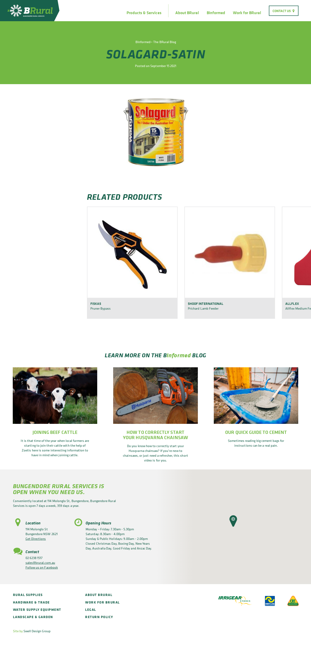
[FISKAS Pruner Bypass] (132, 252)
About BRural (187, 13)
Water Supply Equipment (37, 609)
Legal (90, 609)
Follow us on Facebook (41, 567)
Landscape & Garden (33, 616)
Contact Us (282, 10)
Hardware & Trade (31, 602)
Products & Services (144, 13)
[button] (233, 521)
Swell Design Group (37, 631)
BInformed (216, 13)
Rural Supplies (28, 594)
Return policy (99, 616)
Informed (179, 355)
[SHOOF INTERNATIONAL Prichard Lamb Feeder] (229, 252)
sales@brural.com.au (40, 562)
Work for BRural (247, 13)
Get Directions (35, 538)
